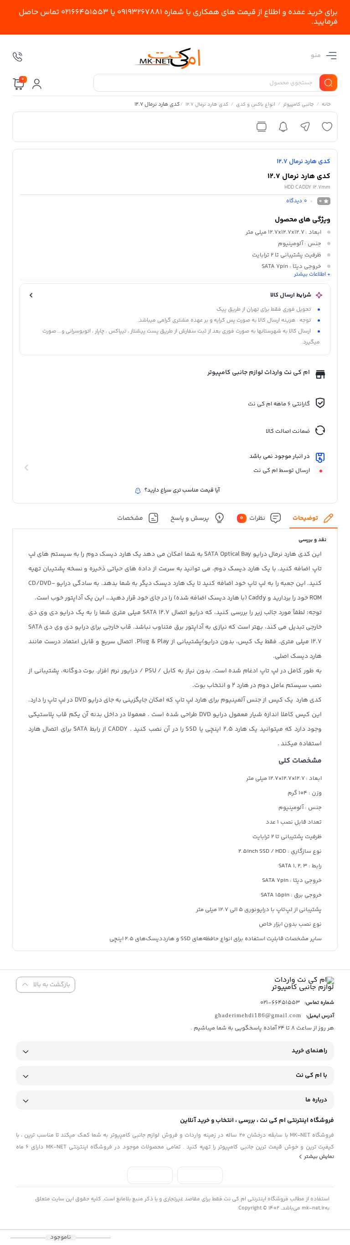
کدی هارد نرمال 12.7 (206, 105)
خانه (326, 105)
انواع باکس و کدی (255, 105)
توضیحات (305, 518)
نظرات (252, 518)
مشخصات (130, 518)
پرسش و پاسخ (189, 518)
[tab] (313, 520)
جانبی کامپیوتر (298, 105)
